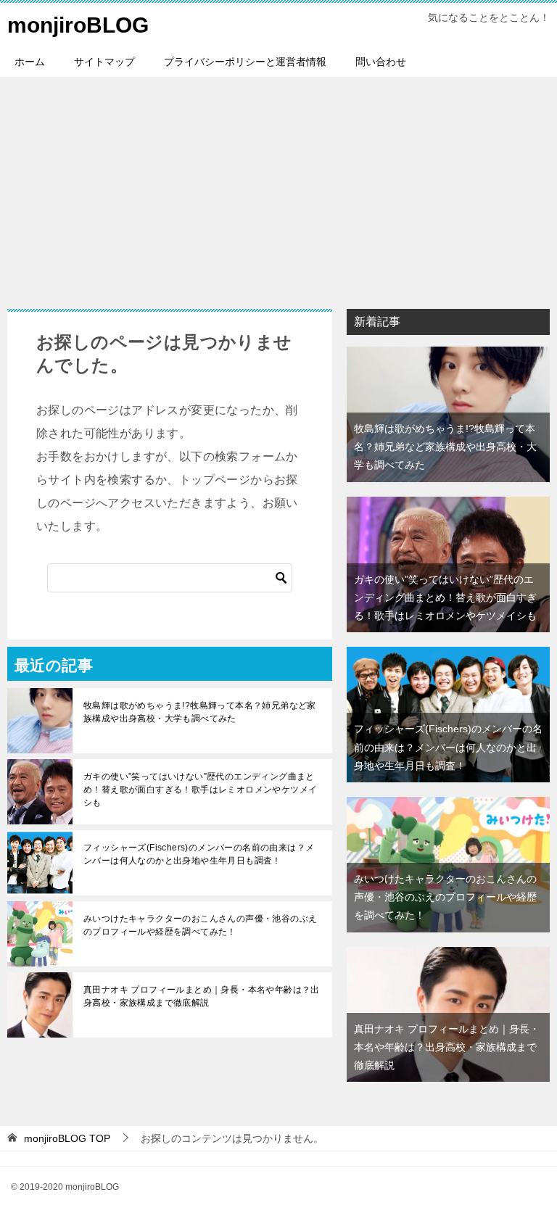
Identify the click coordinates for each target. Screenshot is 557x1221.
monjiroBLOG (78, 25)
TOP (67, 1138)
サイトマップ (104, 61)
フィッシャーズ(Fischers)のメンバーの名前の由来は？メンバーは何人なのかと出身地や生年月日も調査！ (198, 854)
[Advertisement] (278, 185)
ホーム (30, 61)
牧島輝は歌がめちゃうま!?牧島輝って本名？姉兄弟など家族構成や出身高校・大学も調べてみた (199, 712)
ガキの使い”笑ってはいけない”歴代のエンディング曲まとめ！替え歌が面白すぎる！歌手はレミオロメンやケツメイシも (200, 789)
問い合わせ (380, 61)
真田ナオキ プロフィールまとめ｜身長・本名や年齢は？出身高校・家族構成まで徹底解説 (201, 996)
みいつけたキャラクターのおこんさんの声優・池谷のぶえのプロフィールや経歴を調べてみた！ (200, 925)
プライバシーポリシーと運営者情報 (245, 61)
